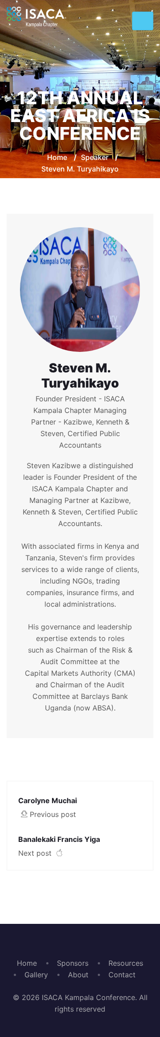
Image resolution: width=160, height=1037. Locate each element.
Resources (125, 963)
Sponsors (72, 963)
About (78, 974)
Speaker (94, 157)
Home (57, 157)
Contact (122, 974)
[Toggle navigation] (142, 21)
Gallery (36, 974)
